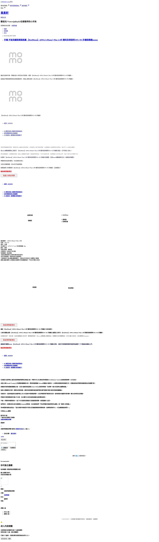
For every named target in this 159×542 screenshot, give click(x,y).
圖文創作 (13, 433)
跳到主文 (3, 17)
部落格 (6, 31)
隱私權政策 (89, 519)
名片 (5, 33)
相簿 (5, 29)
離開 (9, 538)
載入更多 (3, 439)
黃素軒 (5, 12)
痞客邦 (18, 429)
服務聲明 (95, 519)
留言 (21, 429)
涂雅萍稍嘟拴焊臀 (6, 419)
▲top (2, 436)
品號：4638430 (8, 123)
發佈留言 (3, 449)
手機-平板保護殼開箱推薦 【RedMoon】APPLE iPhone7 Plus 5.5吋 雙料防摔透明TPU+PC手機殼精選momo (51, 40)
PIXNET (67, 519)
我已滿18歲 (4, 538)
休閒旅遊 (14, 25)
